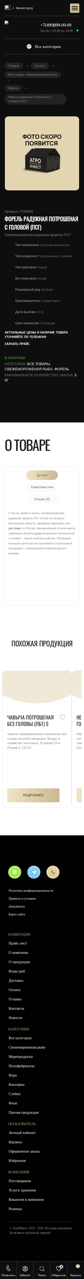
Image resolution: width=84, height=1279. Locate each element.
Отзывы (15, 999)
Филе (13, 1103)
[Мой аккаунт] (25, 1269)
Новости (15, 1018)
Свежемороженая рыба (28, 369)
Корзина (15, 1142)
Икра (13, 1075)
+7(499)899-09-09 (55, 24)
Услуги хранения (22, 1190)
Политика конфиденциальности (31, 890)
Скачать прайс (17, 344)
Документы (17, 906)
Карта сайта (17, 914)
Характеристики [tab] (42, 487)
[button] (8, 1268)
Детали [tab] (42, 475)
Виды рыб (17, 971)
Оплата (14, 990)
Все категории (48, 46)
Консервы (16, 1085)
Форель (61, 369)
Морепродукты (21, 1057)
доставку (14, 528)
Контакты (16, 1008)
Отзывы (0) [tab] (42, 499)
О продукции (19, 962)
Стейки (15, 1094)
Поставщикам (20, 1181)
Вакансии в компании (26, 1199)
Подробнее (33, 795)
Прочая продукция (23, 1112)
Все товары (38, 364)
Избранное (17, 1161)
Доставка (16, 980)
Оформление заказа (24, 1151)
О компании (18, 953)
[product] (37, 692)
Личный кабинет (22, 1133)
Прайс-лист (18, 943)
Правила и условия (22, 898)
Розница (15, 1209)
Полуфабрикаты (22, 1066)
